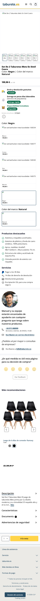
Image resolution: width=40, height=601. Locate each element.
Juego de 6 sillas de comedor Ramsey (18, 440)
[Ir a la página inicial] (11, 4)
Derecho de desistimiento (12, 586)
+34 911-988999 (12, 328)
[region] (20, 429)
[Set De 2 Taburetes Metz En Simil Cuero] (20, 32)
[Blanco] (5, 446)
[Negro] (14, 446)
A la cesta (24, 538)
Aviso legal (20, 589)
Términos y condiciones (20, 583)
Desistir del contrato (15, 595)
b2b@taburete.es (23, 349)
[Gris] (10, 446)
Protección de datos (30, 586)
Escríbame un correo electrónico (20, 335)
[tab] (19, 499)
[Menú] (26, 4)
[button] (4, 116)
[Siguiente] (33, 429)
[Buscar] (31, 4)
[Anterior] (6, 429)
